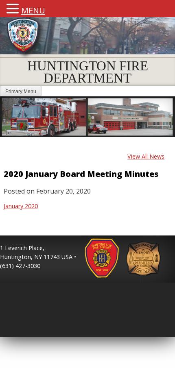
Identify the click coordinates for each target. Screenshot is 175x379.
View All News (145, 156)
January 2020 (21, 206)
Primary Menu (20, 91)
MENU (33, 10)
